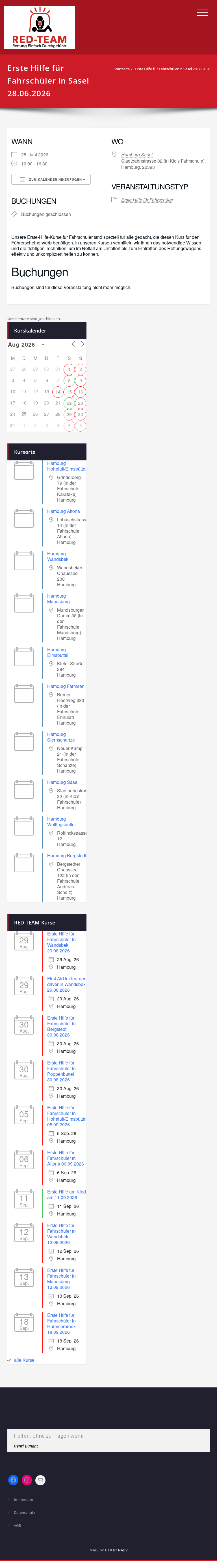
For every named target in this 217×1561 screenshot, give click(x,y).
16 (80, 391)
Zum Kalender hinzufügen (55, 179)
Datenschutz (24, 1512)
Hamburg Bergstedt (66, 855)
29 (69, 414)
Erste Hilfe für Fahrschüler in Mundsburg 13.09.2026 (61, 1278)
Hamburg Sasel (137, 154)
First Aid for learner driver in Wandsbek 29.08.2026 (66, 984)
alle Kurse (24, 1360)
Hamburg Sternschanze (61, 737)
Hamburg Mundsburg (58, 599)
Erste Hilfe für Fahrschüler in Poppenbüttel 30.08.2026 (61, 1071)
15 (69, 391)
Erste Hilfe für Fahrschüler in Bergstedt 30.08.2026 (61, 1026)
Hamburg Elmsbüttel (57, 652)
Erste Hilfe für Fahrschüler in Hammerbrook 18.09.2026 (61, 1323)
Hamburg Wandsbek (57, 556)
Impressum (23, 1499)
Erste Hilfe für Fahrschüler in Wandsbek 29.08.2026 (61, 942)
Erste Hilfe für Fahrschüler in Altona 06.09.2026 (65, 1158)
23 (80, 403)
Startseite (122, 68)
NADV (123, 1550)
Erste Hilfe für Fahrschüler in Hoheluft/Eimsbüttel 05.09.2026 (66, 1116)
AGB (17, 1525)
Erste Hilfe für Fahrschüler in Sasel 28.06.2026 (172, 68)
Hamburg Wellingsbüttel (61, 822)
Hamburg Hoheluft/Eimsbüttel (66, 466)
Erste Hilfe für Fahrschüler (147, 199)
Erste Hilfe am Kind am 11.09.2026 (66, 1194)
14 (57, 391)
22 (69, 403)
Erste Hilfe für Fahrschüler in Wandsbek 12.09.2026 (61, 1233)
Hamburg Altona (63, 511)
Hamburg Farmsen (65, 686)
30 (80, 414)
